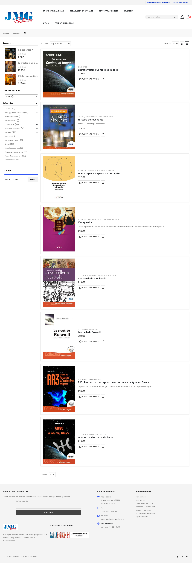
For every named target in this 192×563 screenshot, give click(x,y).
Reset (113, 171)
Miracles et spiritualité (81, 11)
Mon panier (140, 500)
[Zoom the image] (10, 526)
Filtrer (32, 180)
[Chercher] (174, 17)
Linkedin (187, 557)
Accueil (80, 171)
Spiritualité (104, 435)
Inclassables (9, 124)
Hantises (81, 117)
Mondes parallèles (104, 276)
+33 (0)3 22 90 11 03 (181, 2)
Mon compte (141, 497)
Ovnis (46, 23)
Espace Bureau (142, 516)
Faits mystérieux (84, 276)
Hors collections (10, 120)
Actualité (81, 220)
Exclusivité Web (10, 117)
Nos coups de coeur (12, 140)
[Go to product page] (59, 74)
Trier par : (44, 44)
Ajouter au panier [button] (90, 79)
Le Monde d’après (105, 171)
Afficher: (167, 44)
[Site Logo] (19, 17)
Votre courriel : (22, 501)
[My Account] (182, 17)
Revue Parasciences (108, 11)
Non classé (9, 136)
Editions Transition (91, 171)
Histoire (103, 220)
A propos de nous (143, 510)
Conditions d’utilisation (145, 513)
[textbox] (21, 96)
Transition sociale (64, 23)
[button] (182, 43)
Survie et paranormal (53, 11)
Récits (94, 117)
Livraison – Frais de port (145, 506)
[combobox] (21, 96)
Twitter (182, 557)
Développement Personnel (14, 113)
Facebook (177, 557)
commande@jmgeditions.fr (159, 2)
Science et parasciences (14, 152)
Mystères (128, 11)
